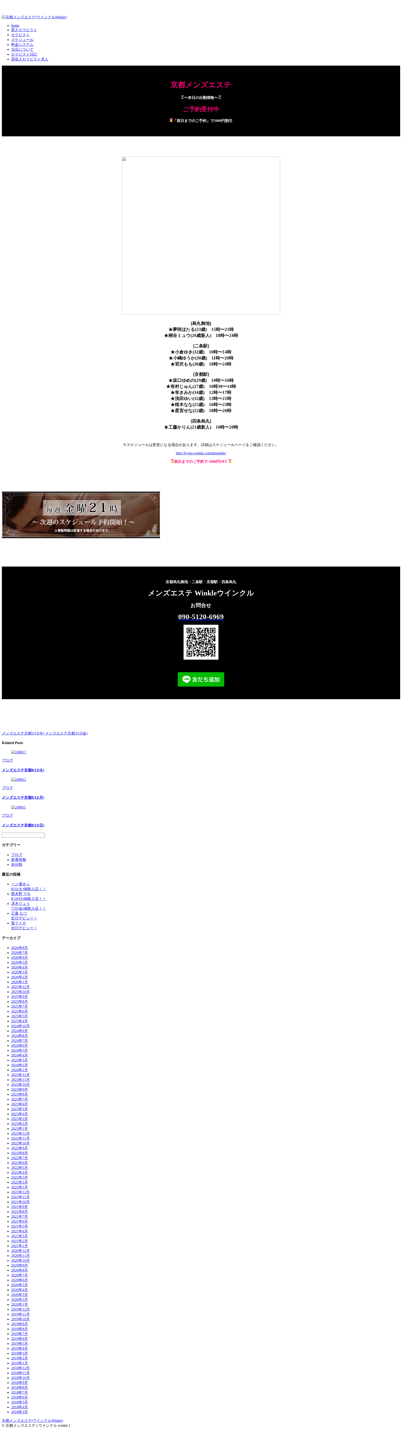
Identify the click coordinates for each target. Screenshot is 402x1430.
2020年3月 (19, 1295)
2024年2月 (19, 1065)
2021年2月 (19, 1241)
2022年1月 (19, 1187)
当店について (22, 49)
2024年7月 (19, 1041)
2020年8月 (19, 1270)
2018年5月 (19, 1402)
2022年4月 (19, 1173)
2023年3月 (19, 1119)
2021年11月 (20, 1197)
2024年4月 (19, 1055)
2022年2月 (19, 1182)
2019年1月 (19, 1363)
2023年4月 (19, 1114)
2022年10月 (20, 1143)
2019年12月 (20, 1309)
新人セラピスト (24, 30)
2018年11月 (20, 1373)
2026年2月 (19, 977)
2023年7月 (19, 1099)
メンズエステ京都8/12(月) (23, 797)
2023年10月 (20, 1085)
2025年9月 (19, 997)
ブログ (7, 760)
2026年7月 (19, 953)
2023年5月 (19, 1109)
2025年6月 (19, 1011)
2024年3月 (19, 1060)
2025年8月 (19, 1002)
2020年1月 (19, 1304)
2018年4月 (19, 1407)
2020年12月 (20, 1251)
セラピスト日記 (24, 54)
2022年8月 (19, 1153)
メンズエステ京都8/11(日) (23, 825)
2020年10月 (20, 1260)
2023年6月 (19, 1104)
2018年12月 (20, 1368)
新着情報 (18, 860)
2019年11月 (20, 1314)
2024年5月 (19, 1050)
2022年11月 (20, 1138)
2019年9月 (19, 1324)
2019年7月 (19, 1334)
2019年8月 (19, 1329)
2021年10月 (20, 1202)
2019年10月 (20, 1319)
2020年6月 (19, 1280)
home (15, 25)
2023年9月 (19, 1089)
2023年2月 (19, 1124)
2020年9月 (19, 1265)
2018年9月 (19, 1383)
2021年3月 (19, 1236)
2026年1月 (19, 982)
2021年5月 (19, 1226)
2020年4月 (19, 1290)
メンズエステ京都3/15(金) (66, 733)
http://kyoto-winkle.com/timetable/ (201, 453)
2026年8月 (19, 948)
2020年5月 (19, 1285)
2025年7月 (19, 1006)
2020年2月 (19, 1300)
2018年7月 (19, 1392)
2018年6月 (19, 1397)
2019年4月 (19, 1348)
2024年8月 (19, 1036)
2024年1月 (19, 1070)
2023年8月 (19, 1094)
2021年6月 (19, 1221)
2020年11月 (20, 1256)
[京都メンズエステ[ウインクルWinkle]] (34, 17)
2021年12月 (20, 1192)
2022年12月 (20, 1133)
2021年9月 (19, 1207)
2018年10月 (20, 1378)
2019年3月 (19, 1353)
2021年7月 (19, 1217)
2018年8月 (19, 1388)
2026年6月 (19, 958)
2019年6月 (19, 1339)
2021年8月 (19, 1212)
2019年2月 (19, 1358)
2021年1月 (19, 1246)
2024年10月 (20, 1026)
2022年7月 (19, 1158)
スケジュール (22, 40)
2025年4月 (19, 1021)
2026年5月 (19, 962)
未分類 (16, 864)
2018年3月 (19, 1412)
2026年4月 (19, 967)
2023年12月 (20, 1075)
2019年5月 (19, 1344)
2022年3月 (19, 1177)
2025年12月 (20, 987)
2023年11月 (20, 1080)
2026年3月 (19, 972)
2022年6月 (19, 1163)
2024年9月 (19, 1031)
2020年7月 (19, 1275)
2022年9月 (19, 1148)
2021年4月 (19, 1231)
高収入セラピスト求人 (29, 59)
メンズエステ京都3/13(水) (23, 733)
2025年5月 (19, 1016)
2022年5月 (19, 1168)
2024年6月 (19, 1045)
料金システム (22, 45)
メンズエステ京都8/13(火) (23, 770)
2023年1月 (19, 1129)
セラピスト (20, 35)
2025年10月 (20, 992)
